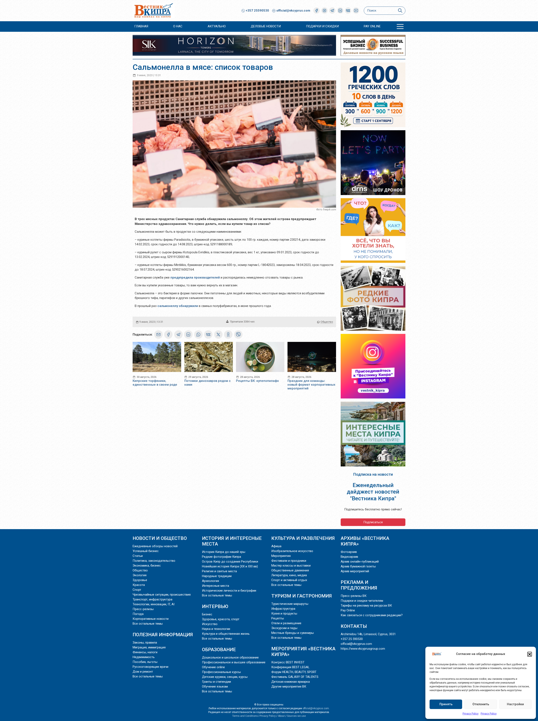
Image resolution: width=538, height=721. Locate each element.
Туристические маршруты (289, 604)
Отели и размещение (286, 623)
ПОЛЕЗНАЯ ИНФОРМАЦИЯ (163, 634)
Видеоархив (349, 557)
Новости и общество (160, 538)
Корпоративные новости (151, 619)
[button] (529, 654)
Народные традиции (217, 576)
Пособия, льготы (145, 662)
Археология (210, 581)
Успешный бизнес (146, 551)
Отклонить (480, 704)
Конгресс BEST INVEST (288, 662)
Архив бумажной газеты (358, 566)
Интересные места (215, 586)
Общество (326, 321)
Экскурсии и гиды (284, 628)
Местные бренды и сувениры (292, 633)
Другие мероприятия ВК (288, 686)
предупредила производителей (195, 277)
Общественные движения (290, 570)
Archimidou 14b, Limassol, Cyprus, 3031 (368, 634)
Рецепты (277, 618)
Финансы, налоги (145, 652)
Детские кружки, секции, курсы (225, 677)
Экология (139, 575)
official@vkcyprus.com (293, 10)
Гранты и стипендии (216, 682)
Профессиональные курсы (221, 672)
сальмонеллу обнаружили (177, 306)
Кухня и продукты (284, 613)
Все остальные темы (148, 623)
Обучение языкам (215, 686)
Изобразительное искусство (292, 551)
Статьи (138, 556)
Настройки (515, 704)
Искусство (210, 624)
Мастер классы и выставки (291, 565)
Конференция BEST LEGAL (290, 667)
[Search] (400, 11)
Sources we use (296, 715)
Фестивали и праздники (288, 561)
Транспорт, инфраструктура (152, 599)
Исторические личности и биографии (229, 590)
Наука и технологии (216, 629)
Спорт (137, 590)
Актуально (217, 26)
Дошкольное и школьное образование (230, 657)
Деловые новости (266, 26)
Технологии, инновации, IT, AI (153, 604)
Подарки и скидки (322, 26)
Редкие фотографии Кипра (221, 557)
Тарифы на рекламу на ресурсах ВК (366, 605)
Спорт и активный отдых (289, 580)
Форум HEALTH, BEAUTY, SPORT (293, 672)
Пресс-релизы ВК (354, 596)
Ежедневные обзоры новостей (155, 546)
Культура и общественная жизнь (226, 634)
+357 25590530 (257, 10)
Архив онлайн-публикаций (360, 561)
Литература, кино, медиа (289, 575)
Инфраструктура (283, 609)
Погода (138, 614)
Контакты (354, 626)
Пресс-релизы (143, 609)
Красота (139, 585)
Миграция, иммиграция (149, 647)
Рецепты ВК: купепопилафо (257, 381)
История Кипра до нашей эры (223, 552)
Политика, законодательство (154, 561)
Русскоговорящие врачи (150, 667)
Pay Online (372, 26)
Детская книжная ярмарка (290, 682)
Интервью (215, 606)
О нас (177, 26)
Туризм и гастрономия (301, 596)
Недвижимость (144, 657)
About (281, 715)
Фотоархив (349, 552)
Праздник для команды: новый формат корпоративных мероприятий (311, 384)
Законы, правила (145, 642)
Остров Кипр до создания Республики (230, 561)
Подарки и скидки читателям (362, 601)
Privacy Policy (471, 713)
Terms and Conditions (245, 715)
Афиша (276, 546)
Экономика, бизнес (147, 565)
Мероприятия (281, 556)
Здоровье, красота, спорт (220, 619)
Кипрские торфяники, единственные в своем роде (155, 382)
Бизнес (207, 614)
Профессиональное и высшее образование (233, 662)
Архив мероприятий (355, 571)
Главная (141, 26)
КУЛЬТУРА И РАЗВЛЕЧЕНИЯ (303, 538)
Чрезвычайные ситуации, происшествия (162, 594)
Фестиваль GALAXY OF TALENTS (294, 677)
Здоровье (140, 580)
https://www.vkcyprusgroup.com (363, 649)
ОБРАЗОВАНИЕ (219, 649)
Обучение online (213, 667)
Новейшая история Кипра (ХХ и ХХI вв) (230, 566)
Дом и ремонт (143, 671)
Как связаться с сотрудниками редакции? (372, 615)
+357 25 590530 (352, 639)
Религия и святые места (219, 571)
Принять (445, 704)
